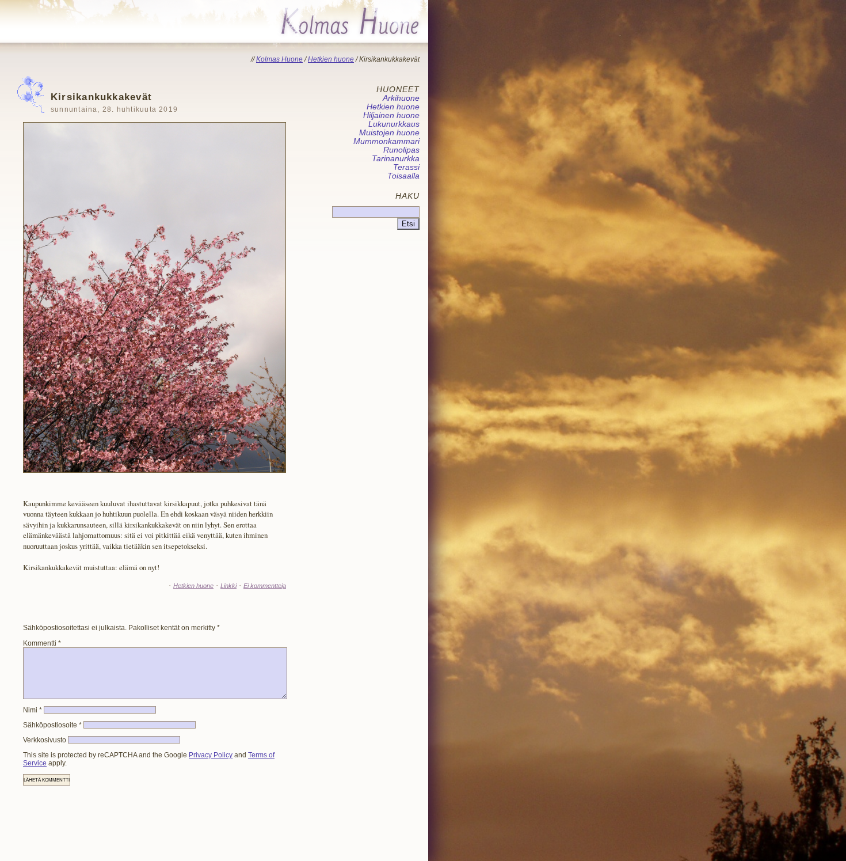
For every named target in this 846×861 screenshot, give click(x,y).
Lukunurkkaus (394, 124)
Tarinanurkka (396, 158)
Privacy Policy (211, 755)
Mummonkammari (386, 141)
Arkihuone (401, 98)
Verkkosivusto (44, 740)
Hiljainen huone (391, 115)
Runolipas (401, 150)
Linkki (228, 585)
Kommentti (42, 643)
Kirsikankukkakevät (114, 102)
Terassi (406, 167)
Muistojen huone (389, 132)
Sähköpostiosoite (52, 725)
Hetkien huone (193, 585)
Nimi (32, 710)
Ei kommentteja (264, 585)
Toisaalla (403, 176)
